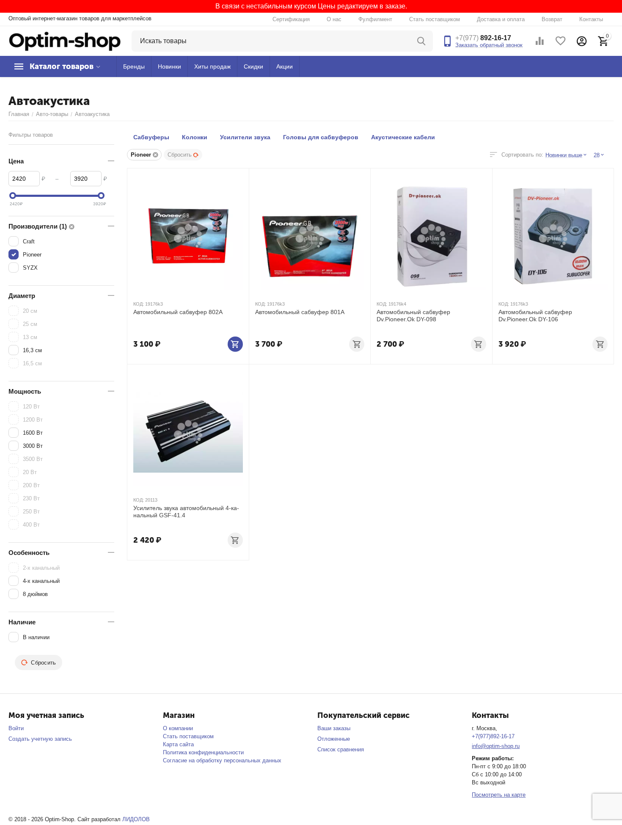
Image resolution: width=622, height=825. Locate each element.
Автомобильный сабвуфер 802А (178, 312)
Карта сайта (178, 744)
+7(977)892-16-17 (493, 736)
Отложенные (333, 739)
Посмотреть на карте (499, 795)
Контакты (591, 19)
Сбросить (180, 155)
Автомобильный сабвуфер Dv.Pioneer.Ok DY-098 (413, 316)
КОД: (138, 303)
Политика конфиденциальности (203, 752)
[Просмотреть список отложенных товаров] (561, 41)
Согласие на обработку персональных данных (222, 760)
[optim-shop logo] (64, 40)
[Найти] (422, 41)
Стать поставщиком (434, 19)
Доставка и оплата (501, 19)
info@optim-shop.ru (496, 746)
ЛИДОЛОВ (136, 819)
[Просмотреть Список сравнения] (539, 41)
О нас (334, 19)
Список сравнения (340, 749)
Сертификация (291, 19)
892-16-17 (483, 37)
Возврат (552, 19)
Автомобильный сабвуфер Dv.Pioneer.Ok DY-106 (535, 316)
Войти (16, 728)
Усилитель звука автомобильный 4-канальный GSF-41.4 (186, 512)
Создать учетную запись (40, 739)
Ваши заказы (333, 728)
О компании (178, 728)
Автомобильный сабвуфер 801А (299, 312)
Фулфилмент (375, 19)
